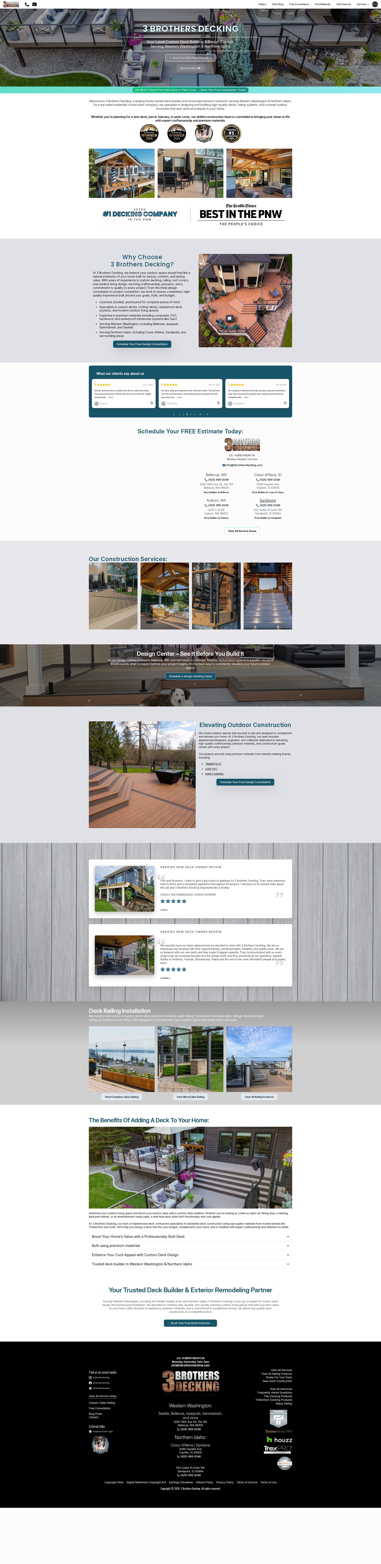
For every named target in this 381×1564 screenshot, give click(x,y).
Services (361, 4)
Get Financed (343, 4)
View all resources (281, 1389)
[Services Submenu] (369, 4)
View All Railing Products (276, 1373)
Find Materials (322, 4)
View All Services (281, 1370)
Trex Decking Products (278, 1396)
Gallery (262, 4)
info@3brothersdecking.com (190, 1365)
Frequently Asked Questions (274, 1392)
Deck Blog (278, 4)
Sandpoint (268, 500)
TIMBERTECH (213, 764)
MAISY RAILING (214, 774)
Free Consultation (299, 4)
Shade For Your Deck (279, 1377)
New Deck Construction (277, 1381)
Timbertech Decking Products (273, 1399)
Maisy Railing (284, 1403)
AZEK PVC (211, 769)
